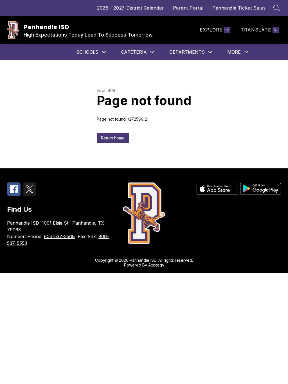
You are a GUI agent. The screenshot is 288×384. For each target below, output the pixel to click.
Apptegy (156, 265)
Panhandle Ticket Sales (239, 8)
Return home (113, 137)
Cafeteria (134, 52)
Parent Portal (188, 8)
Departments (187, 52)
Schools (87, 52)
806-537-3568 (59, 236)
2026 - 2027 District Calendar (130, 8)
